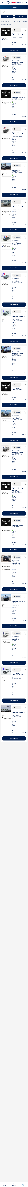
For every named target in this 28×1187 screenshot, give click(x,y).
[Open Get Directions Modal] (26, 2)
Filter (22, 16)
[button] (14, 50)
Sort (8, 16)
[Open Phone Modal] (22, 2)
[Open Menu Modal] (2, 2)
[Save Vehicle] (25, 30)
